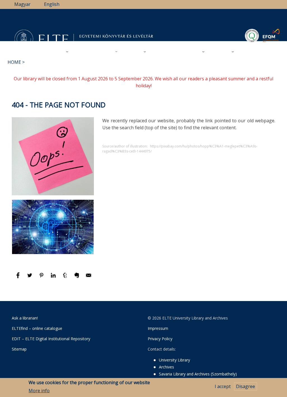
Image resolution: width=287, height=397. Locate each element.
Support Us (164, 51)
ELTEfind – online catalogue (37, 328)
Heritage (220, 51)
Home (14, 62)
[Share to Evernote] (77, 278)
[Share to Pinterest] (42, 278)
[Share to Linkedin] (54, 278)
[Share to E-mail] (88, 278)
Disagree (245, 386)
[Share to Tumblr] (65, 278)
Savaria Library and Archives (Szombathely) (198, 374)
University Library (174, 360)
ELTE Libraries (256, 51)
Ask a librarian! (25, 318)
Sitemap (19, 349)
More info (39, 390)
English (51, 4)
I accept (223, 386)
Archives (132, 51)
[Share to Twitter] (30, 278)
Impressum (158, 328)
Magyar (22, 4)
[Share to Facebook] (18, 278)
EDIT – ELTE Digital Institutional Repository (51, 338)
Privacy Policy (160, 338)
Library (56, 51)
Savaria (192, 51)
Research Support (93, 51)
